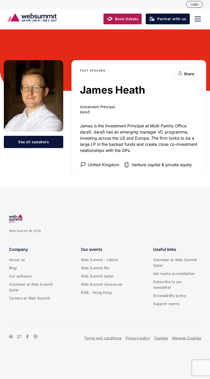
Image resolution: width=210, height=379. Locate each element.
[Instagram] (36, 337)
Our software (20, 276)
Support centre (166, 304)
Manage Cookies (186, 338)
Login (194, 4)
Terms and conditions (102, 338)
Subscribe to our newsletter (167, 284)
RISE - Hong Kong (96, 292)
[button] (198, 19)
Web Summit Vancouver (101, 284)
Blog (13, 268)
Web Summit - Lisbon (99, 260)
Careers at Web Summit (29, 298)
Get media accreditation (174, 273)
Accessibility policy (169, 295)
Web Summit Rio (95, 268)
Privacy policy (137, 338)
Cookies (161, 338)
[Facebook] (27, 337)
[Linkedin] (11, 337)
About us (17, 260)
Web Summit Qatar (97, 276)
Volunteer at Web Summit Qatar (31, 287)
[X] (19, 337)
